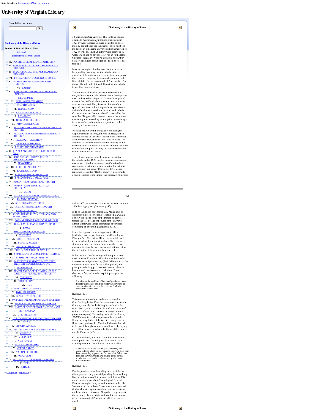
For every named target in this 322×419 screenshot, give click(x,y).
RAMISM (26, 88)
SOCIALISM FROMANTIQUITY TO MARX (34, 224)
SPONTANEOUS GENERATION (29, 231)
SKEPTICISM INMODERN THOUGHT (33, 207)
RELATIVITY (24, 116)
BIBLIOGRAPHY (25, 98)
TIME (29, 285)
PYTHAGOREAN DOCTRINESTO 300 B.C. (35, 78)
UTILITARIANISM (27, 315)
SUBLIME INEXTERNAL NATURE (32, 250)
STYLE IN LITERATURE (28, 246)
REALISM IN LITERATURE (29, 101)
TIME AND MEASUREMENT (28, 289)
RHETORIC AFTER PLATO (29, 167)
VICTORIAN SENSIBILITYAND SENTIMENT (36, 195)
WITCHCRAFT (25, 356)
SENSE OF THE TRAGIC (28, 296)
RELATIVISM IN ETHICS (28, 113)
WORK (26, 363)
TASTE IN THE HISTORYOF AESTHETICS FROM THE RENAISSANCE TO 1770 (35, 262)
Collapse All (12, 372)
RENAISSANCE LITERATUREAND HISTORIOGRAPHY (30, 158)
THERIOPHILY (25, 281)
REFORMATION (26, 109)
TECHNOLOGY (24, 267)
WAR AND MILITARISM (27, 344)
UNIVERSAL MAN (26, 311)
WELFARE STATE (25, 348)
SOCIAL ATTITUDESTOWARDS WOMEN (33, 359)
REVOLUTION (25, 163)
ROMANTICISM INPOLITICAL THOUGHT (34, 182)
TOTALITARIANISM (26, 292)
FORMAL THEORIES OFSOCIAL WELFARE (36, 220)
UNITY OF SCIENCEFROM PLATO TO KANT (37, 307)
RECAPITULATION (25, 105)
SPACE (26, 228)
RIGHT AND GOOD (27, 171)
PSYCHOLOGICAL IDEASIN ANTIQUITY (34, 62)
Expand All (24, 372)
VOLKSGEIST (26, 337)
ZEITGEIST (25, 367)
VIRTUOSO (25, 333)
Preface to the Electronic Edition (26, 56)
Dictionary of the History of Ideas (22, 43)
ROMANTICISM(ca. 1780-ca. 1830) (31, 178)
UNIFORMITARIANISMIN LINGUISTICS (35, 303)
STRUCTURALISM (27, 243)
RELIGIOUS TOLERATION (29, 140)
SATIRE (27, 192)
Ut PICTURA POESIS (25, 326)
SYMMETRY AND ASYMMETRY (32, 258)
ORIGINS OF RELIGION (28, 120)
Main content (25, 2)
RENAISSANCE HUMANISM (29, 147)
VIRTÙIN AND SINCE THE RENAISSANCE (34, 330)
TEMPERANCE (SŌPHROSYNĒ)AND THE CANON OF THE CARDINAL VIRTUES (35, 272)
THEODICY (26, 277)
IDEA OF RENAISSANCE (28, 143)
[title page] (21, 52)
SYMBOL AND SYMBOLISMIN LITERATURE (37, 254)
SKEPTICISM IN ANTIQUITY (30, 203)
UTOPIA (26, 322)
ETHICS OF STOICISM (27, 239)
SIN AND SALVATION (28, 199)
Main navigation (40, 2)
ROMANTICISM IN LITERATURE (31, 174)
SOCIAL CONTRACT (26, 210)
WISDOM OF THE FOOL (27, 352)
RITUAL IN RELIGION (28, 124)
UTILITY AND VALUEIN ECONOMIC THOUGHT (36, 318)
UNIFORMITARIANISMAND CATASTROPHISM (36, 300)
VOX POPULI (25, 341)
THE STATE (25, 235)
